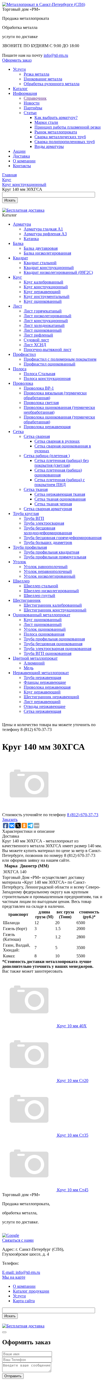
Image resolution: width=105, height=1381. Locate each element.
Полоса (19, 369)
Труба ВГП (34, 518)
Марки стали (46, 122)
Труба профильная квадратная (51, 552)
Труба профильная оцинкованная (54, 639)
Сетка (18, 431)
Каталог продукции (31, 1291)
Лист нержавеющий (42, 701)
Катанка (31, 238)
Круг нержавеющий (42, 291)
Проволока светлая (41, 402)
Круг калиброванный (43, 282)
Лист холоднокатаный (44, 325)
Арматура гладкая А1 (43, 229)
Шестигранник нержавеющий (51, 697)
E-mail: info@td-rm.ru (21, 1272)
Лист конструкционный (46, 320)
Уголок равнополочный (46, 566)
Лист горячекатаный (43, 311)
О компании (24, 161)
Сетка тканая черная (53, 504)
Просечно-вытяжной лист (47, 349)
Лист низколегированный (47, 315)
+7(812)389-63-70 (18, 50)
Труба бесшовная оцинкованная (53, 643)
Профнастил (24, 354)
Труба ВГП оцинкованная (47, 653)
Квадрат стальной (40, 262)
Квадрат (20, 258)
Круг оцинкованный (43, 301)
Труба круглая (26, 513)
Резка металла (36, 74)
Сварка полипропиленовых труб (64, 141)
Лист (17, 306)
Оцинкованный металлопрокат (41, 615)
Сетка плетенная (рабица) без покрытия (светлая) (61, 463)
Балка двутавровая (41, 248)
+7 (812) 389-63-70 (37, 1263)
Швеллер (21, 581)
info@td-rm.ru (56, 55)
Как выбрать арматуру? (56, 117)
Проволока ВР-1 (39, 388)
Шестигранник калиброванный (53, 605)
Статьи (30, 112)
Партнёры (33, 108)
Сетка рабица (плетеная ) (47, 455)
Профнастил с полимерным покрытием (60, 359)
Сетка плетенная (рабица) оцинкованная (58, 472)
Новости (32, 103)
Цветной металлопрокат (35, 658)
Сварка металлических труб (60, 137)
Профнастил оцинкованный (49, 364)
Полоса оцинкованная (44, 634)
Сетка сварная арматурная (48, 508)
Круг (17, 277)
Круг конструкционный (46, 287)
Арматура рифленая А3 (45, 234)
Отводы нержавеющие (44, 706)
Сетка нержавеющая (42, 711)
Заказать (10, 819)
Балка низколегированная (47, 253)
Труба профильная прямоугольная (55, 557)
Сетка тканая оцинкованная (60, 499)
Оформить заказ (17, 60)
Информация (25, 93)
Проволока (23, 383)
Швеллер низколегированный (51, 590)
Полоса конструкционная (47, 378)
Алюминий (34, 663)
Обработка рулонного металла (51, 83)
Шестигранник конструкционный (55, 610)
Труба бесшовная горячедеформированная (63, 537)
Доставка (21, 156)
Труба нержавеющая (42, 677)
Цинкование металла (43, 79)
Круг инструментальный (46, 296)
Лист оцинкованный (43, 330)
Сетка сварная (37, 436)
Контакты (22, 165)
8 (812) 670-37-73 (82, 814)
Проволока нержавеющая (47, 426)
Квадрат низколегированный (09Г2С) (58, 272)
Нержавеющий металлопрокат (41, 672)
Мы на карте (13, 1277)
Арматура (22, 224)
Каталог (20, 88)
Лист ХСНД (35, 344)
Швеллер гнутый (39, 595)
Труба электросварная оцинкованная (57, 648)
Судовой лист (36, 340)
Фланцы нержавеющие (45, 682)
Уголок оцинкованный (45, 629)
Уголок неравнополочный (48, 571)
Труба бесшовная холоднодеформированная (48, 530)
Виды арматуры (49, 146)
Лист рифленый (38, 335)
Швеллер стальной (41, 586)
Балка (18, 243)
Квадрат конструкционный (49, 267)
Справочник (35, 98)
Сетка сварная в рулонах (57, 441)
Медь (28, 668)
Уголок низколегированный (49, 576)
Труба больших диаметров (48, 542)
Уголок (19, 561)
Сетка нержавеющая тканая (59, 494)
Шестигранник (27, 600)
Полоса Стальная (39, 373)
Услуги (19, 69)
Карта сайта (24, 1300)
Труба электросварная (44, 523)
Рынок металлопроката (55, 132)
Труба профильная (30, 547)
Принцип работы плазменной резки (67, 127)
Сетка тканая (36, 489)
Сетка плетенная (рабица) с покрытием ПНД (59, 482)
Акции (19, 151)
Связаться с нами (18, 1240)
